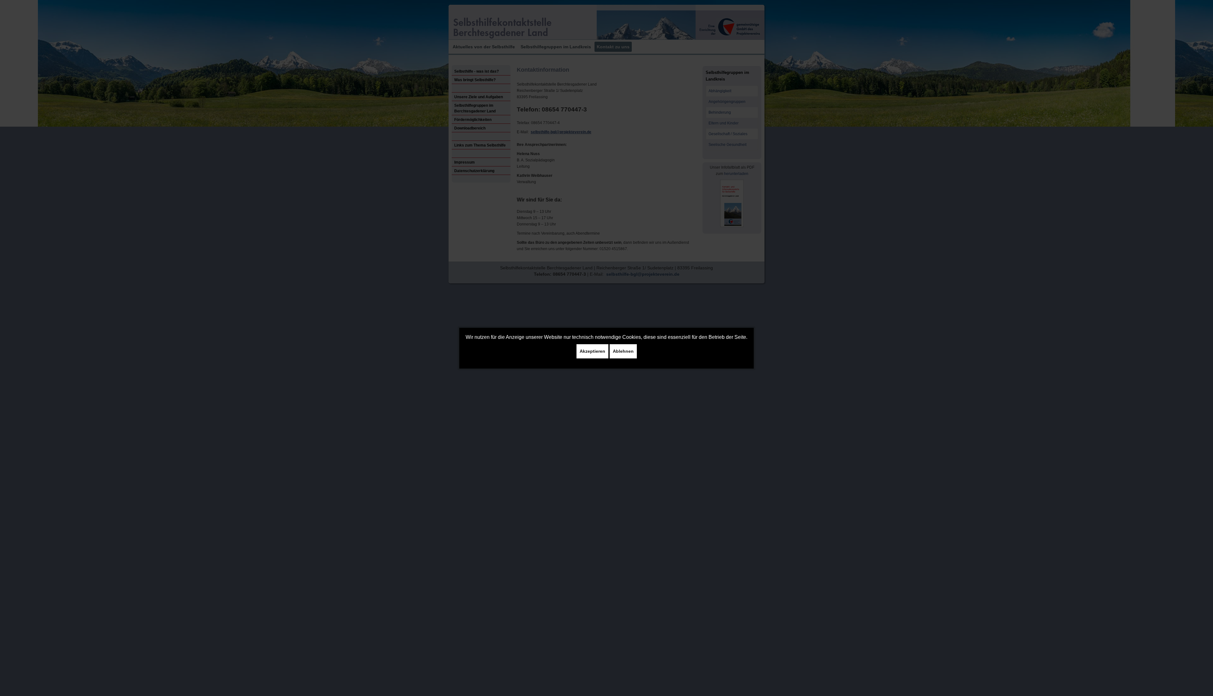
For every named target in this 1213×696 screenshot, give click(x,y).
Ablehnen (623, 351)
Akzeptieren (592, 351)
